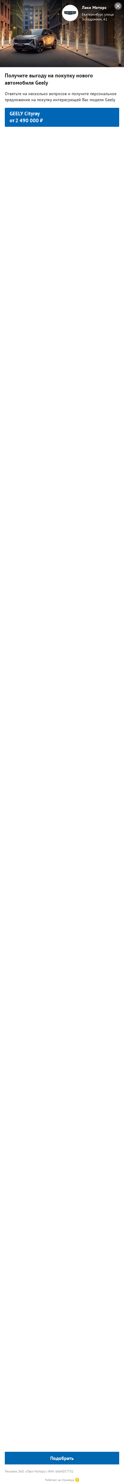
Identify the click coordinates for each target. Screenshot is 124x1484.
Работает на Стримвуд (59, 1480)
